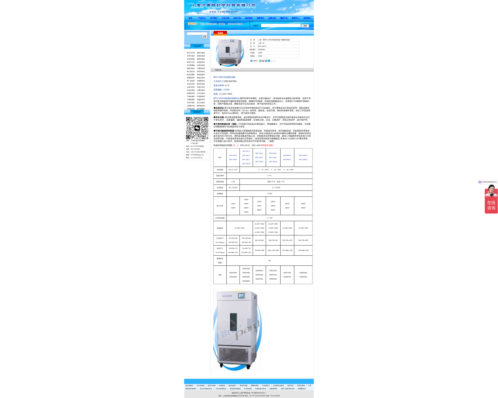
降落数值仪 (302, 389)
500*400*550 (230, 81)
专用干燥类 (191, 56)
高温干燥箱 (243, 385)
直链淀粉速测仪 (235, 389)
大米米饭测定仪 (221, 389)
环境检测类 (201, 96)
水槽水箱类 (201, 90)
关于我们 (213, 18)
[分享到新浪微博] (263, 60)
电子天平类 (191, 53)
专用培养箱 (191, 59)
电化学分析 (191, 62)
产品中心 (202, 18)
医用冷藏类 (191, 75)
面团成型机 (273, 389)
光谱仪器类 (201, 65)
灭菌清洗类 (201, 68)
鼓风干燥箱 (212, 385)
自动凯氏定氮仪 (278, 385)
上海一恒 (261, 43)
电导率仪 (290, 385)
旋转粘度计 (232, 385)
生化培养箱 (200, 385)
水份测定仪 (266, 385)
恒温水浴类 (201, 87)
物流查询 (249, 18)
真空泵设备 (201, 84)
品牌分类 (272, 18)
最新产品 (284, 18)
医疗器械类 (201, 109)
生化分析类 (191, 84)
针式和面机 (248, 389)
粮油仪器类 (201, 78)
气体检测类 (191, 96)
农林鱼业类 (191, 109)
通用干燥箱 (201, 53)
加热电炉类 (201, 62)
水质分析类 (191, 87)
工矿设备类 (201, 93)
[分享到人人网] (268, 60)
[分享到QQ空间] (260, 60)
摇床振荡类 (201, 75)
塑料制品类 (201, 106)
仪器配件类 (191, 106)
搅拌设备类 (191, 68)
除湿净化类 (201, 71)
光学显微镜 (191, 65)
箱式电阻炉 (189, 385)
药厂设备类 (191, 81)
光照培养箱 (301, 385)
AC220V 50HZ (225, 94)
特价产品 (237, 18)
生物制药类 (201, 81)
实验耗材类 (191, 93)
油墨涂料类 (201, 99)
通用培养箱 (201, 56)
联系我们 (307, 18)
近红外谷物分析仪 (206, 389)
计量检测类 (191, 99)
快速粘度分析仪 (260, 389)
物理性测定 (201, 59)
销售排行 (260, 18)
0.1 (225, 85)
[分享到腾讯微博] (266, 60)
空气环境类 (191, 103)
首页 (190, 18)
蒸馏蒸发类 (191, 78)
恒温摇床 (222, 385)
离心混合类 (191, 71)
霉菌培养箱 (255, 385)
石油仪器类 (191, 90)
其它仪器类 (201, 103)
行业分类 (225, 18)
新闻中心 (295, 18)
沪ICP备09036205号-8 (258, 393)
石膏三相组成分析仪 (288, 389)
